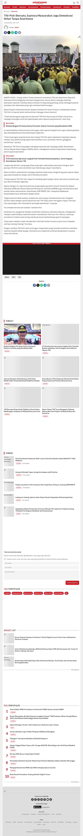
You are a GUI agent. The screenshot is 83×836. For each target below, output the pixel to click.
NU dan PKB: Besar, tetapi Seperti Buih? (25, 754)
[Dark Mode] (74, 2)
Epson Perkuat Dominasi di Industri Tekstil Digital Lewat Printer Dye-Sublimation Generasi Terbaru (45, 638)
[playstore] (45, 807)
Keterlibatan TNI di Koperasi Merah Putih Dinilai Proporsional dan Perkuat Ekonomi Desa (60, 380)
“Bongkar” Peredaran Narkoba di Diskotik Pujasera (29, 738)
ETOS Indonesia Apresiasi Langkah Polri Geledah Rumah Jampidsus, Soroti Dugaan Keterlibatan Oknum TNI (39, 160)
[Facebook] (5, 32)
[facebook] (32, 799)
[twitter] (35, 799)
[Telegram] (16, 32)
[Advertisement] (41, 302)
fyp (66, 593)
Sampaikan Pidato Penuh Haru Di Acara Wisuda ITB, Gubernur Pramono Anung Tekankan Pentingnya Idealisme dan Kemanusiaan (44, 510)
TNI (19, 277)
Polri (13, 277)
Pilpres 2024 (48, 593)
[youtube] (47, 799)
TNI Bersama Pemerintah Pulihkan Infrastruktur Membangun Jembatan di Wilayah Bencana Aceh (22, 410)
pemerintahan (59, 593)
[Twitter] (8, 32)
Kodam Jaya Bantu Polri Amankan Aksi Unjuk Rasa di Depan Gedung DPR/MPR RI (45, 485)
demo (7, 277)
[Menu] (5, 2)
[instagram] (44, 799)
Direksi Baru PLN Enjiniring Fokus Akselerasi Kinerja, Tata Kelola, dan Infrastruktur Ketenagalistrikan (46, 662)
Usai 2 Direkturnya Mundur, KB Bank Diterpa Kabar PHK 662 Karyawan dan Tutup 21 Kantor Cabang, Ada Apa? (46, 650)
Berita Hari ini (28, 593)
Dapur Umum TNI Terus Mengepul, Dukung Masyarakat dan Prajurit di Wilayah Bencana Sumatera (58, 411)
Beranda (6, 11)
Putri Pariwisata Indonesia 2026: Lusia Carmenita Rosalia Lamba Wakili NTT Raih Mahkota (45, 459)
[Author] (6, 27)
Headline (7, 593)
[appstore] (37, 808)
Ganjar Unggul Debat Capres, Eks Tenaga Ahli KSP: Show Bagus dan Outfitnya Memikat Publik (42, 746)
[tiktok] (50, 799)
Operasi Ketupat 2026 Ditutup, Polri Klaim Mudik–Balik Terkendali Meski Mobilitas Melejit (22, 380)
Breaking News (17, 593)
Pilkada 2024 (38, 593)
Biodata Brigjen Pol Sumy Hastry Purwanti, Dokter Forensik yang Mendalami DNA (39, 126)
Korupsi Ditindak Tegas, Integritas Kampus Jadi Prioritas (36, 472)
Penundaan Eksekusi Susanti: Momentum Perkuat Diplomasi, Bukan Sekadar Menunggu (42, 761)
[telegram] (41, 799)
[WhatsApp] (12, 32)
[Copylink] (19, 32)
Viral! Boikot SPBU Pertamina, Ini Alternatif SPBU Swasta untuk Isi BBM (37, 709)
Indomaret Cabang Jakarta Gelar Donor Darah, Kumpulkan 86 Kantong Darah (44, 497)
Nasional (14, 11)
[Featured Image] (41, 93)
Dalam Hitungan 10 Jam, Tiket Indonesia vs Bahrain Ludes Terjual (34, 725)
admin (17, 27)
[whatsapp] (38, 799)
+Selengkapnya (75, 670)
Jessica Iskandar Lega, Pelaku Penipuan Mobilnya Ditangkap (32, 732)
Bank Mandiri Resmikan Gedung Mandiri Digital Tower (30, 774)
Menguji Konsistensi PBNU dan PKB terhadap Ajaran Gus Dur (33, 768)
